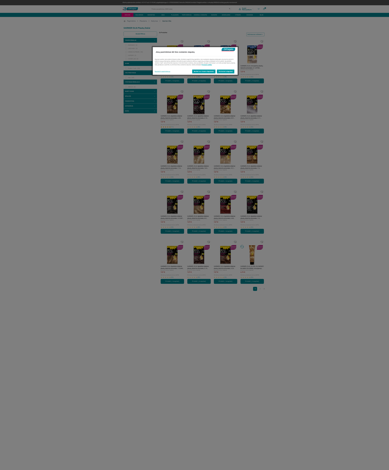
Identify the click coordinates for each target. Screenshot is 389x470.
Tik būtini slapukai (226, 71)
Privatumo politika (206, 65)
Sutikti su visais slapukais (204, 71)
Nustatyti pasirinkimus (162, 71)
